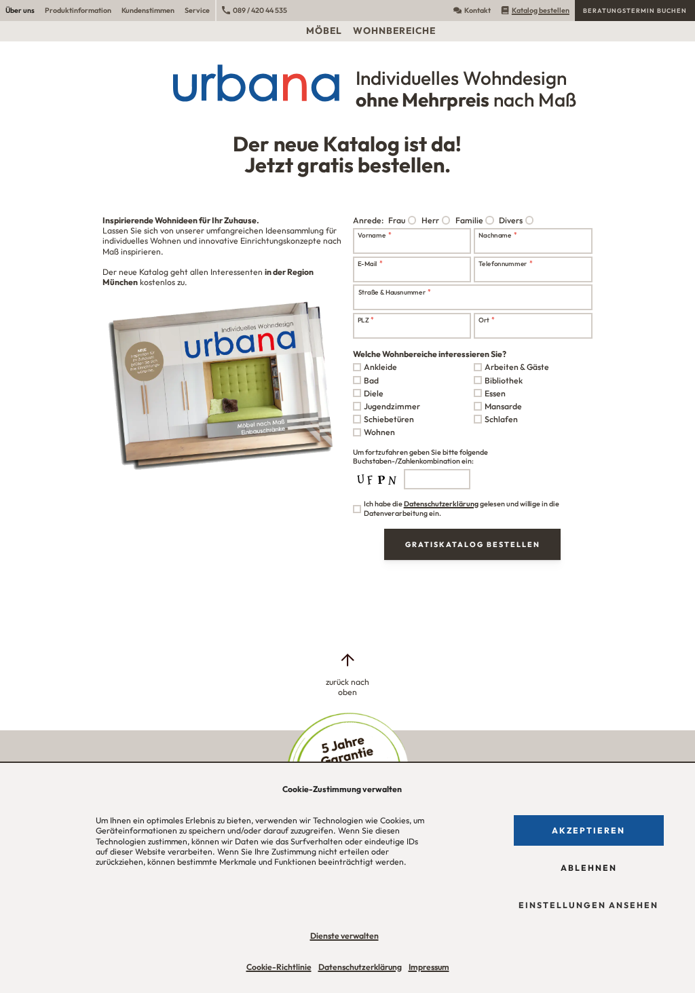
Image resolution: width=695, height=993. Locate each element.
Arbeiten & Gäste (517, 367)
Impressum (429, 967)
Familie (469, 220)
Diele (373, 393)
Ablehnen (589, 868)
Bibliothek (504, 380)
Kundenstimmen (147, 10)
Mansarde (503, 406)
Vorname (373, 235)
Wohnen (379, 432)
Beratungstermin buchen (635, 10)
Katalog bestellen (540, 10)
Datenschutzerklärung (360, 967)
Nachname (497, 235)
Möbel (324, 30)
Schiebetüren (389, 419)
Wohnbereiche (394, 30)
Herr (430, 220)
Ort (486, 320)
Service (197, 10)
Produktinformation (78, 10)
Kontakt (477, 10)
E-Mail (369, 263)
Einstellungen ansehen (588, 905)
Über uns (20, 10)
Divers (511, 220)
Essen (495, 393)
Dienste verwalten (344, 936)
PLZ (365, 320)
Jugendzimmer (392, 406)
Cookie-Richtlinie (279, 967)
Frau (396, 220)
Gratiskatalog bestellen (472, 544)
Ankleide (380, 367)
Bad (371, 380)
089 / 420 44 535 (260, 10)
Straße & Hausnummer (394, 291)
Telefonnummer (505, 263)
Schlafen (501, 419)
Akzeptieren (588, 830)
